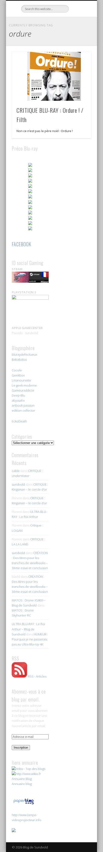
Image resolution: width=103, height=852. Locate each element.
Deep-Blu (18, 395)
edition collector (23, 410)
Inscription (21, 747)
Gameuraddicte (23, 390)
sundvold (18, 484)
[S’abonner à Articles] (19, 676)
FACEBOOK (21, 244)
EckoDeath (19, 421)
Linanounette (21, 380)
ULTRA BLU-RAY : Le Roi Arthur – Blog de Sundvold (28, 629)
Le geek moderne (24, 385)
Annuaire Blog (22, 779)
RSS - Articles (37, 676)
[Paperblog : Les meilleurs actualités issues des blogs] (23, 804)
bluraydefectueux (24, 354)
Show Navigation (79, 43)
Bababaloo (19, 359)
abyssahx (18, 400)
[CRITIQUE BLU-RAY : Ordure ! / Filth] (51, 76)
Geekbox (18, 375)
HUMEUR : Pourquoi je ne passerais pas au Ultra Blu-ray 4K (30, 639)
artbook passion (23, 405)
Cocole (17, 370)
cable (16, 471)
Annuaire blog (22, 784)
